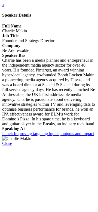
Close (7, 143)
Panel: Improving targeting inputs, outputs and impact (48, 133)
